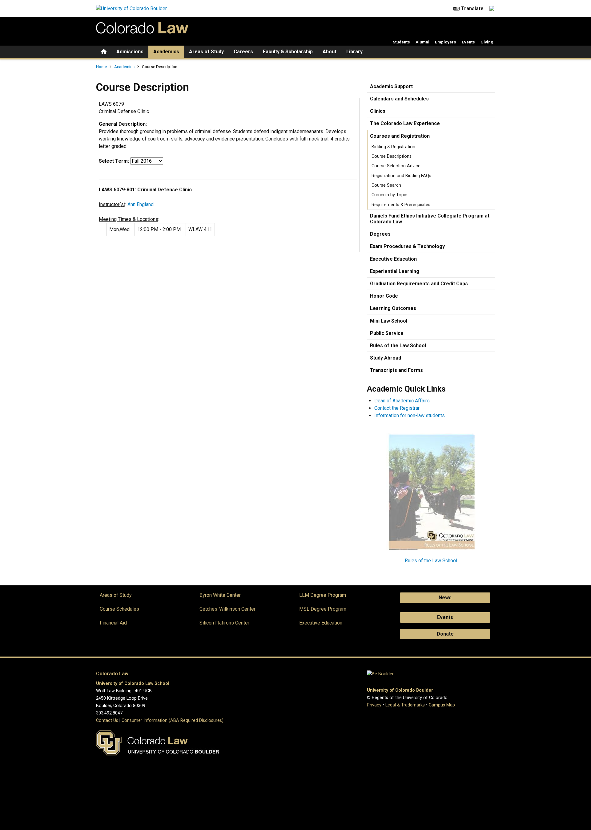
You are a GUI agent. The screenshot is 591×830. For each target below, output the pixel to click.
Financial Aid (113, 623)
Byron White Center (220, 595)
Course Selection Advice (396, 166)
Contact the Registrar (397, 408)
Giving (486, 41)
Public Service (387, 333)
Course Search (386, 185)
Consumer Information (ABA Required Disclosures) (172, 720)
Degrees (380, 234)
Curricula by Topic (389, 194)
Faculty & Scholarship (288, 52)
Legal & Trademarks (405, 705)
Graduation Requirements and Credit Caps (419, 284)
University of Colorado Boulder (400, 690)
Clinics (377, 111)
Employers (445, 41)
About (329, 52)
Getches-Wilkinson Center (227, 609)
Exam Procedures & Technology (407, 246)
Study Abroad (385, 358)
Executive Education (393, 259)
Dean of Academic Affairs (402, 401)
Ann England (140, 204)
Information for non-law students (409, 415)
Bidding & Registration (393, 146)
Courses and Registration (400, 136)
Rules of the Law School (398, 345)
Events (468, 41)
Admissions (129, 52)
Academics (166, 52)
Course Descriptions (392, 156)
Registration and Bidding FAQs (401, 175)
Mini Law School (388, 321)
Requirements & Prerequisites (401, 204)
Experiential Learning (394, 271)
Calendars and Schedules (399, 99)
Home (101, 66)
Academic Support (391, 86)
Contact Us (107, 720)
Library (354, 52)
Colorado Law (112, 674)
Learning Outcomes (393, 308)
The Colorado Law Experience (405, 123)
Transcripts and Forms (396, 370)
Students (401, 41)
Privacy (374, 705)
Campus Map (442, 705)
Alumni (422, 41)
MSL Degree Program (322, 609)
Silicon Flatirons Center (224, 623)
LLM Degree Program (322, 595)
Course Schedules (119, 609)
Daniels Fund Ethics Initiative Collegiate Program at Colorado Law (429, 219)
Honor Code (384, 296)
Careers (243, 52)
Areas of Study (206, 52)
